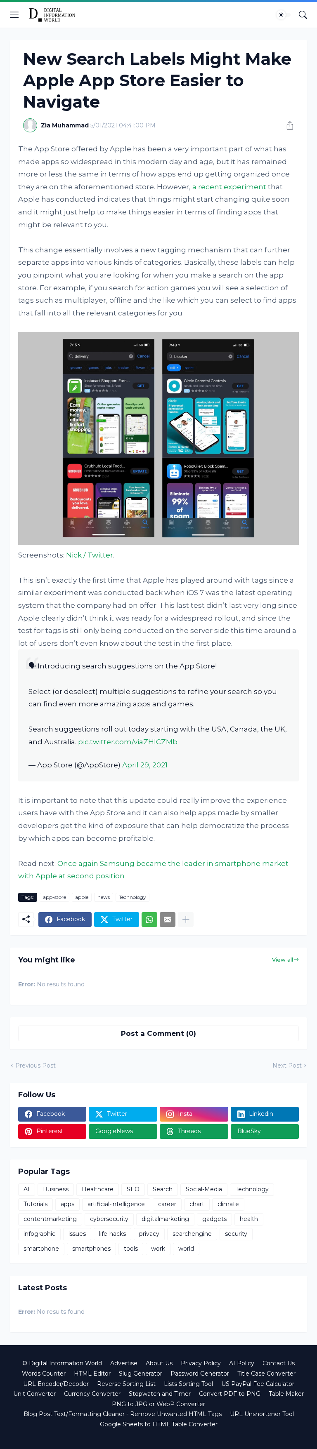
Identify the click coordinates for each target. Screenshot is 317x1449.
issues (77, 1233)
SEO (133, 1189)
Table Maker (286, 1393)
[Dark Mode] (284, 15)
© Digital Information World (62, 1363)
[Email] (167, 919)
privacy (149, 1233)
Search (163, 1189)
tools (131, 1248)
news (103, 897)
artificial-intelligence (116, 1204)
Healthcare (98, 1189)
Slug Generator (140, 1373)
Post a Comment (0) (158, 1033)
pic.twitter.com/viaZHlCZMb (127, 742)
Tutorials (35, 1204)
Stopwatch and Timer (160, 1393)
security (236, 1233)
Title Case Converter (266, 1373)
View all (282, 959)
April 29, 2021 (145, 765)
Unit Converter (34, 1393)
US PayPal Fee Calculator (257, 1384)
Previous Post (35, 1065)
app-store (54, 897)
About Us (159, 1363)
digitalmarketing (165, 1219)
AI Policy (241, 1363)
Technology (132, 897)
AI (27, 1189)
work (158, 1248)
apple (81, 897)
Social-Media (204, 1189)
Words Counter (44, 1373)
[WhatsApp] (149, 919)
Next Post (287, 1065)
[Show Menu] (14, 15)
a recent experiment (229, 187)
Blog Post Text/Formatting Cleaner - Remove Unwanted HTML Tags (123, 1414)
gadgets (214, 1219)
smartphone (41, 1248)
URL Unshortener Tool (262, 1414)
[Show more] (186, 919)
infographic (39, 1233)
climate (228, 1204)
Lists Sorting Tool (188, 1384)
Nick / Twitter (89, 555)
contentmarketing (50, 1219)
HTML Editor (92, 1373)
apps (67, 1204)
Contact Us (279, 1363)
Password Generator (199, 1373)
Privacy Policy (201, 1363)
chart (196, 1204)
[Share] (287, 125)
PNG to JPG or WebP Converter (158, 1404)
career (167, 1204)
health (249, 1219)
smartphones (91, 1248)
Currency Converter (92, 1393)
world (186, 1248)
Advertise (123, 1363)
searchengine (192, 1233)
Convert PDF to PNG (229, 1393)
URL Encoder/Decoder (56, 1384)
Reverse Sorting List (126, 1384)
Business (56, 1189)
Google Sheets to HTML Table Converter (159, 1424)
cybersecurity (109, 1219)
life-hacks (112, 1233)
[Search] (303, 15)
